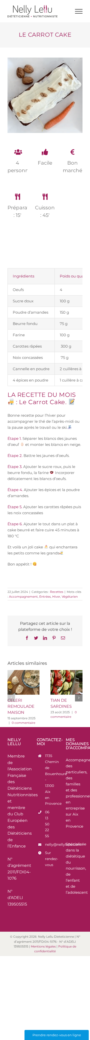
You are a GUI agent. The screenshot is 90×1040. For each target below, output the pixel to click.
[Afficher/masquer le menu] (79, 11)
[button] (11, 697)
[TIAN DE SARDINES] (66, 682)
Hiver (56, 596)
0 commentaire (23, 723)
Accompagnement (23, 596)
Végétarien (70, 596)
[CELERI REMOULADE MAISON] (24, 682)
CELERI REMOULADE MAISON (21, 706)
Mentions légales (43, 946)
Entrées (45, 596)
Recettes (56, 592)
